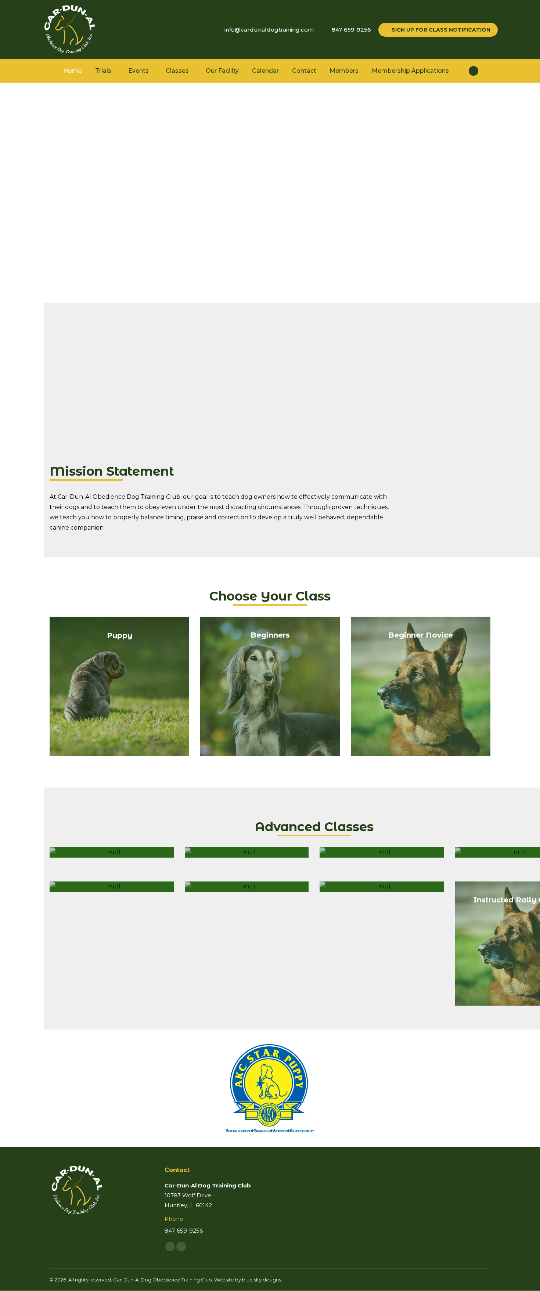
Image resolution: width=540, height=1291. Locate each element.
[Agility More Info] (247, 886)
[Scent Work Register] (382, 886)
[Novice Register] (112, 852)
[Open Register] (247, 852)
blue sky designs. (262, 1280)
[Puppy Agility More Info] (112, 886)
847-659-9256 (351, 29)
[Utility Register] (382, 852)
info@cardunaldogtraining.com (269, 29)
